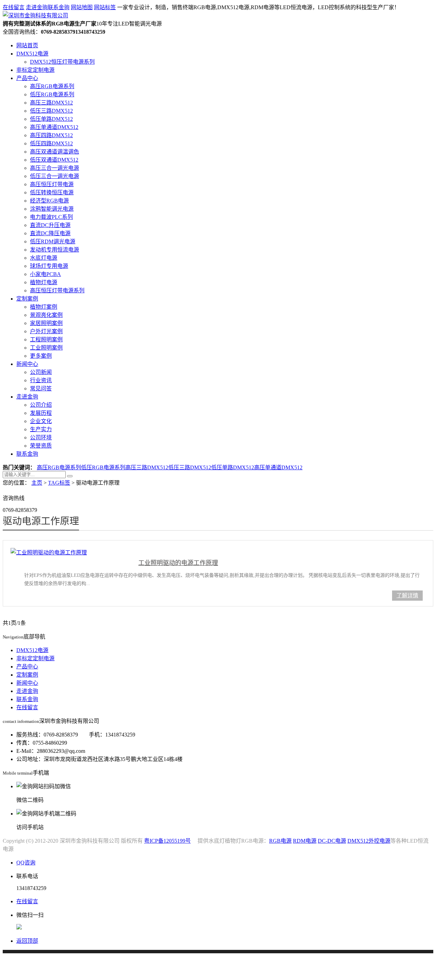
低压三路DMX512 (51, 111)
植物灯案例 (43, 307)
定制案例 (27, 299)
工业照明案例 (46, 348)
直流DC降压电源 (50, 233)
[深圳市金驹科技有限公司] (35, 15)
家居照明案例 (46, 323)
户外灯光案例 (46, 331)
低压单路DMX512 (51, 119)
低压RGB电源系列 (52, 94)
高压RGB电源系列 (52, 86)
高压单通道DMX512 (54, 127)
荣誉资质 (41, 446)
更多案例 (41, 356)
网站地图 (82, 7)
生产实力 (41, 429)
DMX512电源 (32, 53)
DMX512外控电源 (368, 841)
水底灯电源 (43, 258)
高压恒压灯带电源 (52, 184)
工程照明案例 (46, 339)
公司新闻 (41, 372)
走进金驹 (37, 7)
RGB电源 (280, 841)
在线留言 (14, 7)
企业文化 (41, 421)
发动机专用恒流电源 (54, 250)
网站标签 (105, 7)
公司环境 (41, 437)
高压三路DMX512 (51, 103)
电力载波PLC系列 (51, 217)
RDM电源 (304, 841)
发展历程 (41, 413)
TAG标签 (59, 483)
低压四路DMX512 (51, 143)
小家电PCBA (45, 274)
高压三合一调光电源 (54, 168)
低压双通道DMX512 (54, 160)
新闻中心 (27, 364)
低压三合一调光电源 (54, 176)
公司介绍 (41, 405)
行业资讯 (41, 380)
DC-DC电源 (332, 841)
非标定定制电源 (35, 70)
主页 (36, 483)
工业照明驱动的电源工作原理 (178, 563)
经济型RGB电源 (49, 201)
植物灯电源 (43, 282)
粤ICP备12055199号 (167, 841)
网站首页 (27, 45)
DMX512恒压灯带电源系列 (62, 62)
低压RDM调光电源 (52, 241)
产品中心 (27, 78)
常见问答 (41, 388)
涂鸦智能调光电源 (52, 209)
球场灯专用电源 (49, 266)
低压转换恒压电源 (52, 192)
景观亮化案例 (46, 315)
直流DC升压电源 (50, 225)
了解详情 (407, 595)
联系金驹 (58, 7)
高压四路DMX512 (51, 135)
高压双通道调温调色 (54, 152)
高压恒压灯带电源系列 (57, 290)
